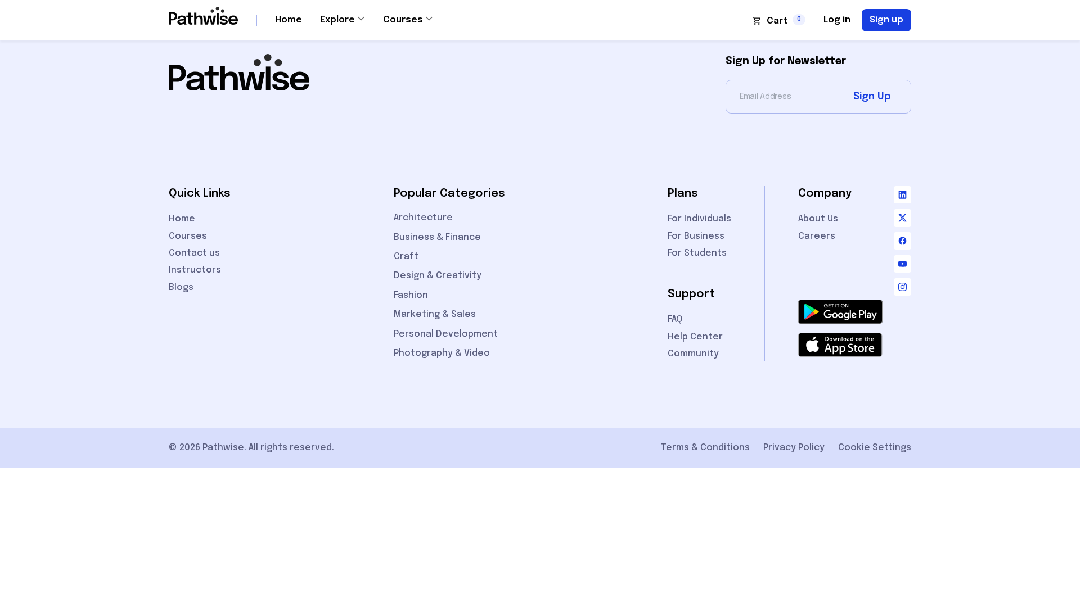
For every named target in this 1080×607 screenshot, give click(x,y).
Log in (837, 20)
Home (288, 20)
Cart (777, 21)
